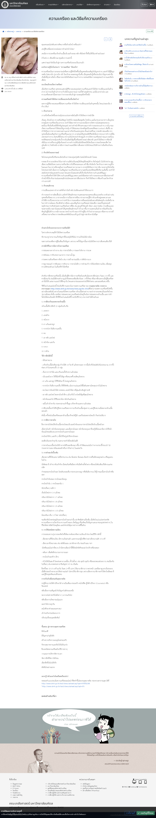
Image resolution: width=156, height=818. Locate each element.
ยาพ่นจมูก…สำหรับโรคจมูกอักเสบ (134, 94)
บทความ (18, 31)
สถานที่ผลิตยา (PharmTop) (91, 790)
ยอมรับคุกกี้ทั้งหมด (146, 813)
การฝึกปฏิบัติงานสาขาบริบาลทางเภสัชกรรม (61, 795)
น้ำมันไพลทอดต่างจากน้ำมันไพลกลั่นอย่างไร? (138, 71)
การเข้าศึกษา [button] (52, 4)
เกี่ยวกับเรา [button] (40, 4)
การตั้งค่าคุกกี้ (130, 813)
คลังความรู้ (10, 31)
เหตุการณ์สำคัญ (17, 795)
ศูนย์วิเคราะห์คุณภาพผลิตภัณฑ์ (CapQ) (95, 788)
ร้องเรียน (117, 4)
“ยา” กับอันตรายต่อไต (131, 108)
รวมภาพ (15, 797)
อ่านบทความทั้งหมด (136, 116)
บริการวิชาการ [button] (67, 4)
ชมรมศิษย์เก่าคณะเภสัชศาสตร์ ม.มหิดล (59, 790)
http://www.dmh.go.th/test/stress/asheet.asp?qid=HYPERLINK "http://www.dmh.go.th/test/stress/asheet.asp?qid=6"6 (66, 685)
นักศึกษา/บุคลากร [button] (93, 4)
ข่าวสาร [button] (106, 4)
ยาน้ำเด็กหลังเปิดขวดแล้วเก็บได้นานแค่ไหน (137, 58)
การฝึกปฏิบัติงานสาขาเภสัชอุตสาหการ (59, 793)
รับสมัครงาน (16, 793)
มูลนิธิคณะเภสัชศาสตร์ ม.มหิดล (57, 788)
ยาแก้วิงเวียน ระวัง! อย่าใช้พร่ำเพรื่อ (135, 45)
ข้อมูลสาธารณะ (17, 784)
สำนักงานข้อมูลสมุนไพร (90, 786)
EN (153, 5)
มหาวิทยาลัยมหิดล (53, 786)
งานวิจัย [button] (79, 4)
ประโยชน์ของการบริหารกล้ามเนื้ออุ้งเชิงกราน (138, 86)
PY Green (16, 788)
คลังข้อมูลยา (86, 784)
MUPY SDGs (16, 786)
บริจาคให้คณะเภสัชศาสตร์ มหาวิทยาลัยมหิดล (62, 784)
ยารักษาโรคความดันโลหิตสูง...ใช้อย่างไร (136, 64)
